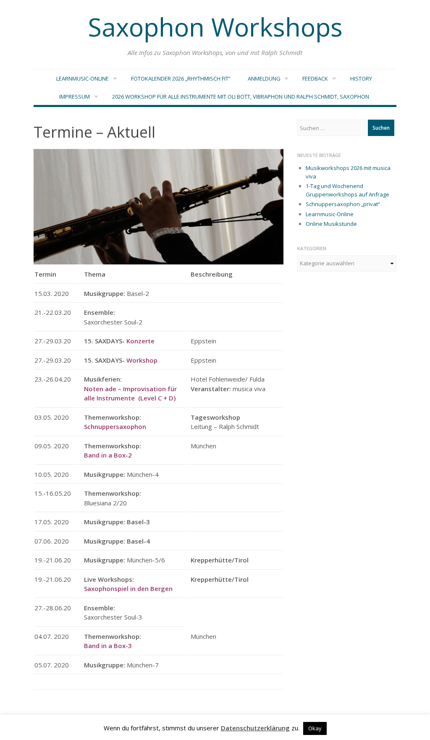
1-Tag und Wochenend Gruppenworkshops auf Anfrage (347, 190)
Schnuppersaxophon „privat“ (343, 204)
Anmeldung (264, 78)
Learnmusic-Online (82, 78)
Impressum (74, 96)
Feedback (315, 78)
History (361, 78)
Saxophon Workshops (215, 27)
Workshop (141, 360)
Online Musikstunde (331, 223)
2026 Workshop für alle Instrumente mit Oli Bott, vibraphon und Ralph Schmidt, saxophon (240, 96)
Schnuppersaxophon (115, 426)
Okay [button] (315, 728)
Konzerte (140, 341)
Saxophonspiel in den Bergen (128, 588)
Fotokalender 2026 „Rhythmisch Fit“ (181, 78)
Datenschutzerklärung (255, 728)
